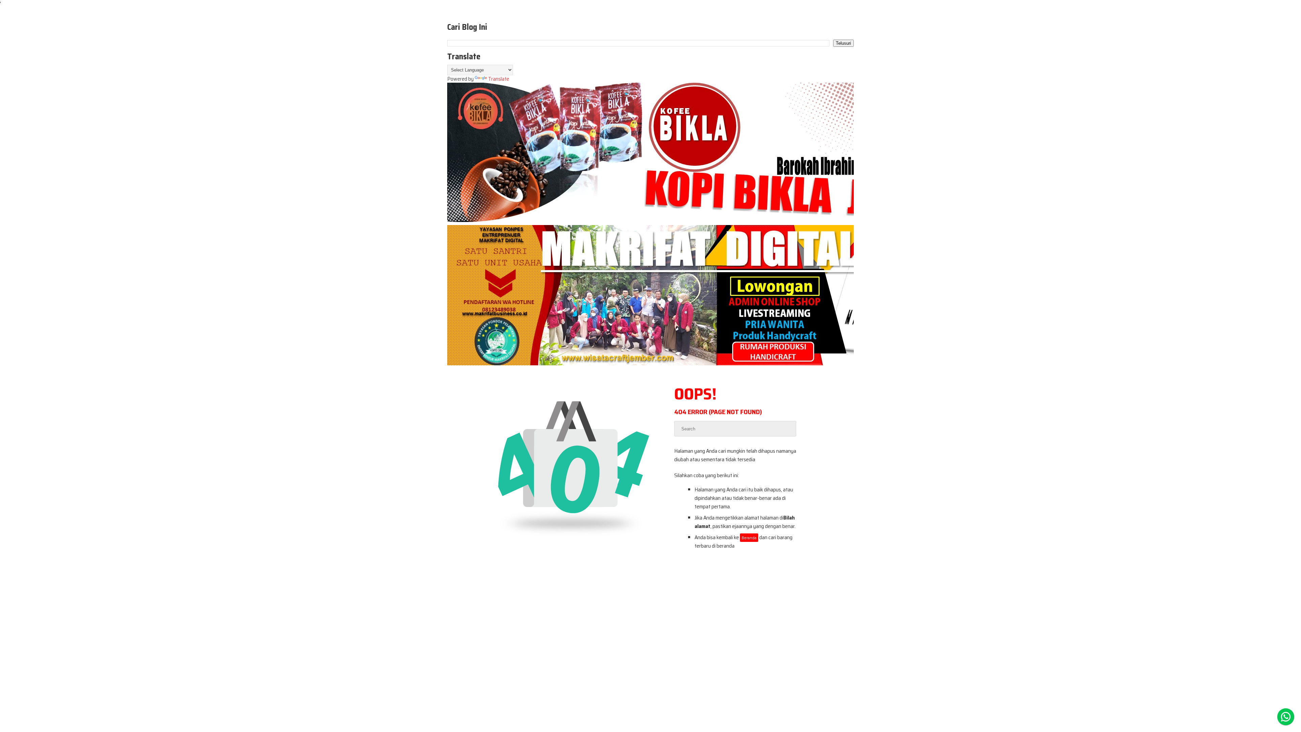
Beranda (749, 537)
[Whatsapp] (1285, 716)
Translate (498, 79)
